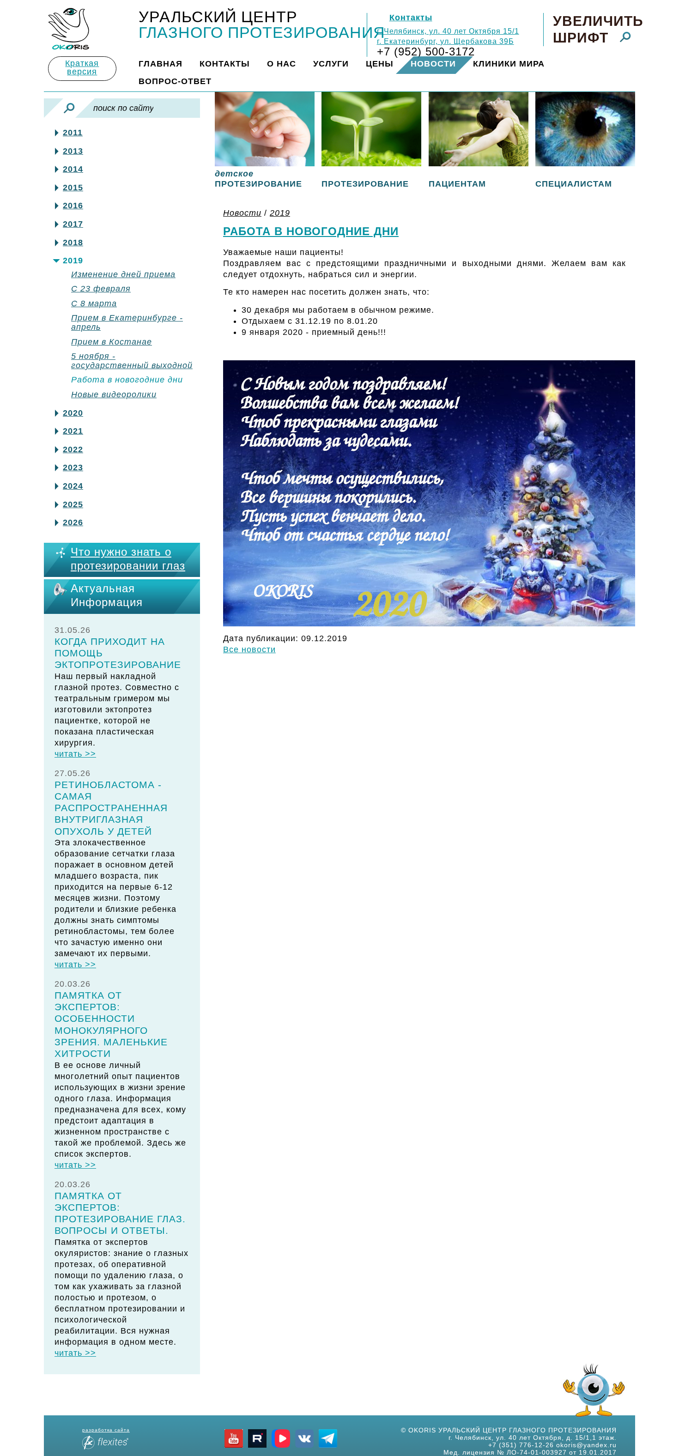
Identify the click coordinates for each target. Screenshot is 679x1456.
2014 (73, 169)
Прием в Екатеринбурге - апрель (127, 323)
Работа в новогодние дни (127, 380)
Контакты (410, 17)
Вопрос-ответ (175, 81)
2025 (73, 504)
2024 (73, 486)
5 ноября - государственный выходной (132, 361)
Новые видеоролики (114, 394)
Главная (160, 63)
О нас (281, 63)
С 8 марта (94, 303)
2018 (73, 242)
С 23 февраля (101, 289)
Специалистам (573, 183)
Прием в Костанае (111, 342)
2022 (73, 449)
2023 (73, 467)
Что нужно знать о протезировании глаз (128, 559)
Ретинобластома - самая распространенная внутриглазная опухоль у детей (111, 808)
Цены (380, 63)
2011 (73, 132)
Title (68, 29)
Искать (69, 108)
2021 (73, 431)
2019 (73, 260)
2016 (73, 205)
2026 (73, 522)
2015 (73, 187)
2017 (73, 224)
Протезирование (365, 183)
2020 (73, 413)
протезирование (258, 178)
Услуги (331, 63)
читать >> (75, 753)
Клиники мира (509, 63)
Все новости (249, 649)
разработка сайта (106, 1429)
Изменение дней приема (123, 274)
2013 (73, 151)
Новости (433, 63)
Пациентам (457, 183)
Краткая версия (82, 67)
